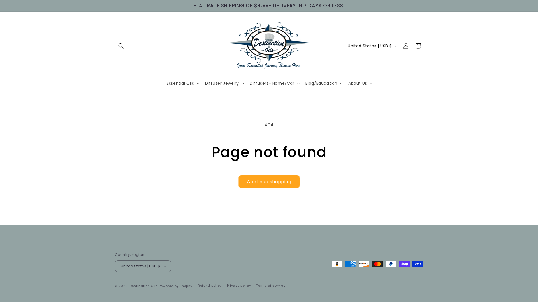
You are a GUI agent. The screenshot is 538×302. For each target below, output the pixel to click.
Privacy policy (239, 285)
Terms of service (270, 285)
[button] (121, 46)
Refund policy (210, 285)
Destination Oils (144, 286)
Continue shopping (269, 182)
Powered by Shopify (176, 286)
